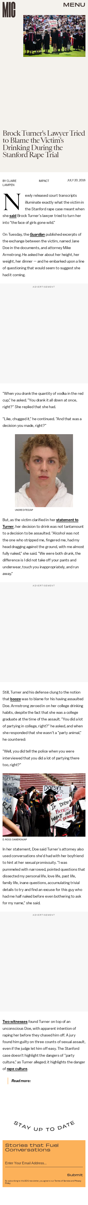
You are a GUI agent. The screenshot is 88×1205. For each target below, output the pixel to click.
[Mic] (9, 10)
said (12, 216)
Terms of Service (62, 1181)
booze (15, 699)
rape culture (17, 1069)
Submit (75, 1174)
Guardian (37, 234)
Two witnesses (15, 1022)
